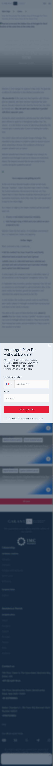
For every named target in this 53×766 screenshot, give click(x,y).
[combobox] (9, 384)
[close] (49, 345)
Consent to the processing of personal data (26, 418)
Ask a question (26, 409)
